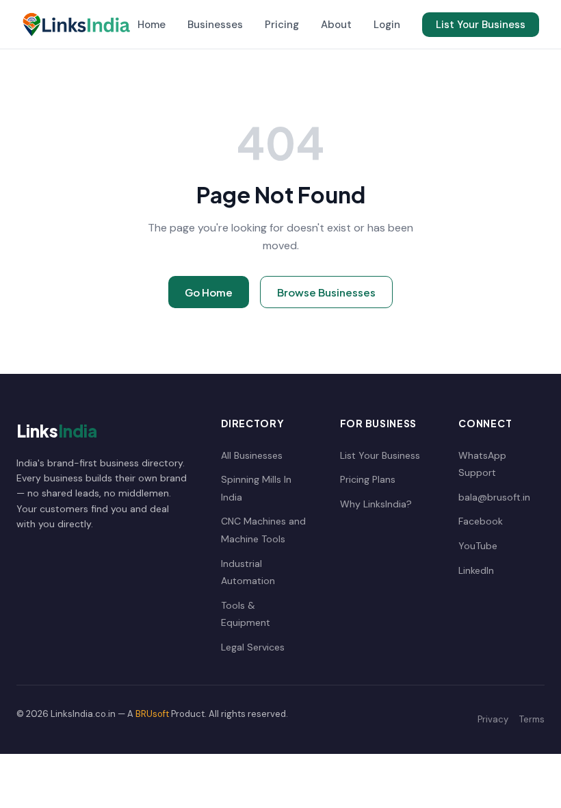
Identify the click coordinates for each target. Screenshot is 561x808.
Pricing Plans (367, 479)
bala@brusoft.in (494, 497)
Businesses (215, 24)
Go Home (209, 292)
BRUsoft (152, 714)
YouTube (477, 546)
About (336, 24)
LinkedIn (476, 570)
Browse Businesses (326, 292)
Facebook (480, 521)
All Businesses (252, 455)
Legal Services (253, 647)
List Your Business (480, 24)
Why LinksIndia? (376, 504)
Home (152, 24)
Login (387, 24)
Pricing (282, 24)
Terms (532, 719)
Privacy (493, 719)
